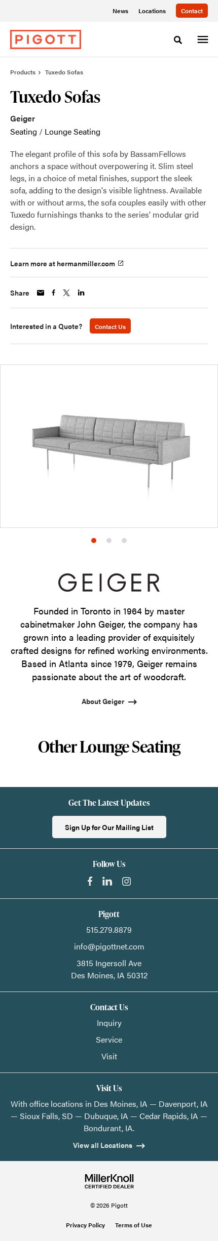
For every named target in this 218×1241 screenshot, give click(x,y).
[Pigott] (45, 39)
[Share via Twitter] (66, 292)
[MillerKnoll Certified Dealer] (109, 1181)
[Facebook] (90, 881)
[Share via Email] (40, 293)
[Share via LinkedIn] (81, 292)
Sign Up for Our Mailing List (109, 827)
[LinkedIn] (107, 881)
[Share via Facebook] (53, 292)
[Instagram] (126, 881)
